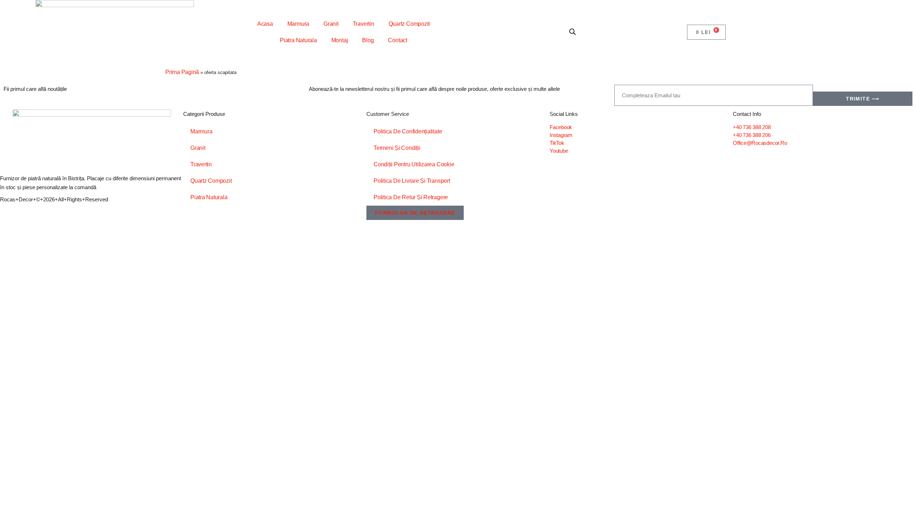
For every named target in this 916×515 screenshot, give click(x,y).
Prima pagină (182, 72)
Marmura (298, 24)
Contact (397, 40)
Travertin (363, 24)
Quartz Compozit (409, 24)
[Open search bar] (572, 32)
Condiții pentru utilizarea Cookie (414, 164)
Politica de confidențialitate (408, 131)
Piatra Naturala (298, 40)
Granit (330, 24)
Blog (368, 40)
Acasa (265, 24)
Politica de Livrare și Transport (412, 181)
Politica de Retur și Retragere (411, 197)
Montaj (339, 40)
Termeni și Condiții (397, 148)
